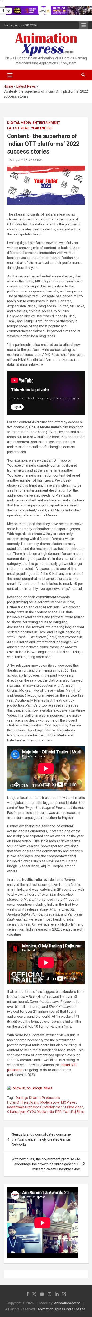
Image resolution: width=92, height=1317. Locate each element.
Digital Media (19, 123)
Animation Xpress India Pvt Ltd (61, 1309)
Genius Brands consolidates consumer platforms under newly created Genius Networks (42, 1139)
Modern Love (50, 1102)
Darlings (22, 1098)
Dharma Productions (44, 1098)
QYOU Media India (40, 1112)
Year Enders (42, 128)
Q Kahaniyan (16, 1112)
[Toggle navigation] (10, 75)
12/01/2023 (16, 160)
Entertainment (46, 123)
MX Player (68, 1102)
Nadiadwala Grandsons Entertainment (35, 1107)
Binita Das (35, 160)
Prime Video (74, 1107)
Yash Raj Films (73, 1112)
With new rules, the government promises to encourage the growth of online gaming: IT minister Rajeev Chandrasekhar (46, 1164)
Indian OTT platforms (23, 1102)
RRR (58, 1112)
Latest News (18, 128)
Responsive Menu (83, 25)
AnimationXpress (67, 1303)
